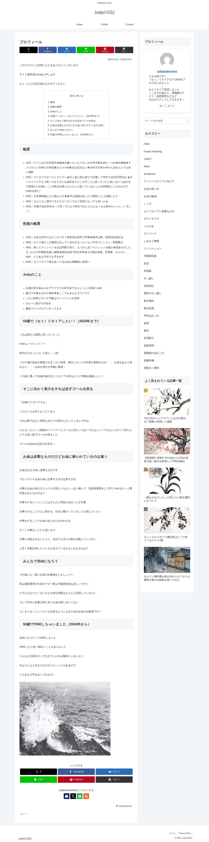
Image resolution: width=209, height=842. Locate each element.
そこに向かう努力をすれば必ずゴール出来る (73, 120)
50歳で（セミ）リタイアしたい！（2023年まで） (75, 116)
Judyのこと (56, 111)
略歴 (52, 102)
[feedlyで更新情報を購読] (79, 796)
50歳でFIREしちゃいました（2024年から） (72, 134)
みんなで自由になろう (61, 129)
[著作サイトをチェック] (66, 796)
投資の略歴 (56, 106)
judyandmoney (167, 71)
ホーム (173, 833)
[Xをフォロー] (73, 796)
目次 (72, 95)
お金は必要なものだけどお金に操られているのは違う (77, 125)
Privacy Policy (185, 833)
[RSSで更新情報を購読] (86, 796)
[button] (124, 50)
